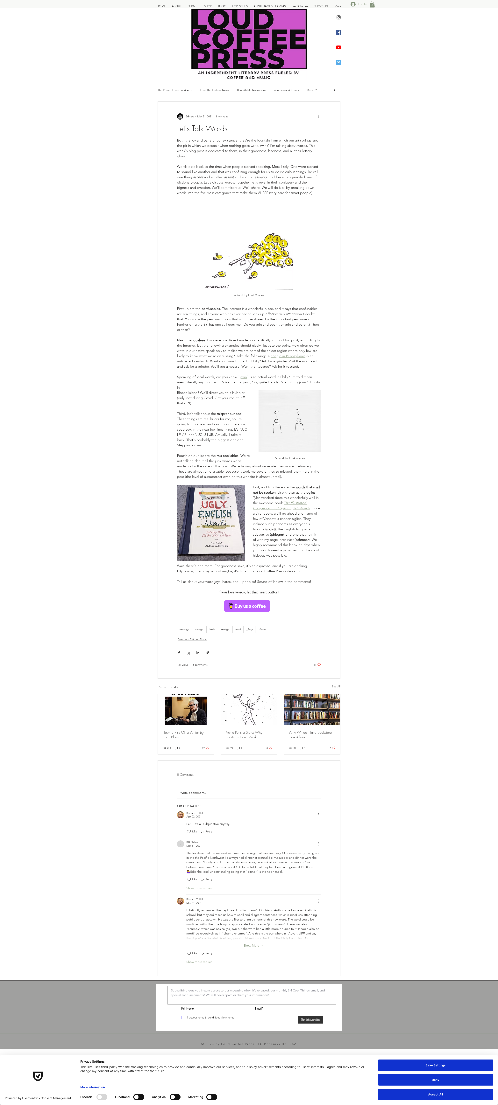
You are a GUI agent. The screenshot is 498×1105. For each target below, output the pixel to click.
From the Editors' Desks (214, 90)
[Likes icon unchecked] (188, 831)
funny (250, 629)
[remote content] (249, 606)
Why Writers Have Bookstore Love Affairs (310, 734)
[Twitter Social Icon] (338, 62)
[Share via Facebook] (179, 653)
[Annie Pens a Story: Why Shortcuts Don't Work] (249, 709)
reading (224, 629)
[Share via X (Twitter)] (188, 653)
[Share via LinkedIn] (198, 653)
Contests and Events (286, 90)
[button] (372, 4)
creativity (184, 629)
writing (198, 629)
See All (336, 686)
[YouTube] (338, 47)
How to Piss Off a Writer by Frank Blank (182, 734)
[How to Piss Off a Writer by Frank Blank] (186, 709)
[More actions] (318, 116)
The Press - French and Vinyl (175, 90)
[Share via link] (207, 653)
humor (263, 629)
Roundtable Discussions (251, 90)
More (310, 90)
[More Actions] (318, 814)
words (238, 629)
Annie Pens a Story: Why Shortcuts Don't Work (244, 734)
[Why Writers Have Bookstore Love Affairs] (312, 709)
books (212, 629)
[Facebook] (338, 32)
